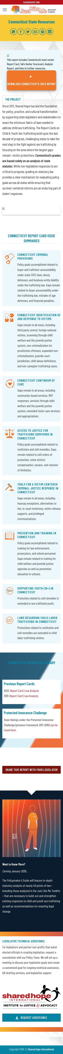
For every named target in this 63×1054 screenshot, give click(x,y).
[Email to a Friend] (35, 31)
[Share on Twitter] (28, 31)
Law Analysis (32, 690)
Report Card (16, 690)
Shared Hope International (41, 1049)
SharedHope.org (31, 2)
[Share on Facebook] (20, 31)
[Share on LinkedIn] (49, 31)
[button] (4, 9)
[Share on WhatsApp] (13, 31)
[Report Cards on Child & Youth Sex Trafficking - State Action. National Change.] (33, 10)
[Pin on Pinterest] (42, 31)
